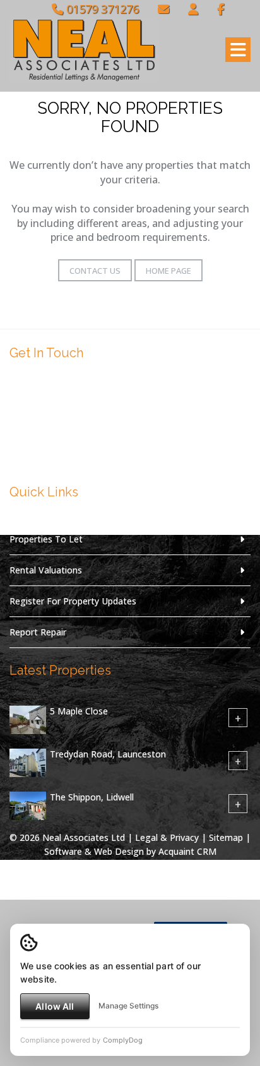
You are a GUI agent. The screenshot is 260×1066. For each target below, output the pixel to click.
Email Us (49, 454)
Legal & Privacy (167, 837)
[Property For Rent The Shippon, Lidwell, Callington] (27, 805)
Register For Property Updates (72, 601)
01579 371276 (101, 8)
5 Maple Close (79, 711)
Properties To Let (46, 539)
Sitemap (226, 837)
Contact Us (95, 270)
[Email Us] (163, 8)
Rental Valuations (45, 570)
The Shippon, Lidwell (92, 797)
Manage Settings (128, 1005)
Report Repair (37, 632)
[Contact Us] (193, 8)
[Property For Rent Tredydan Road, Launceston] (27, 762)
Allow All (54, 1006)
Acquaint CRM (187, 851)
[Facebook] (220, 8)
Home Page (168, 270)
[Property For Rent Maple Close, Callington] (27, 719)
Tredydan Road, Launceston (108, 754)
